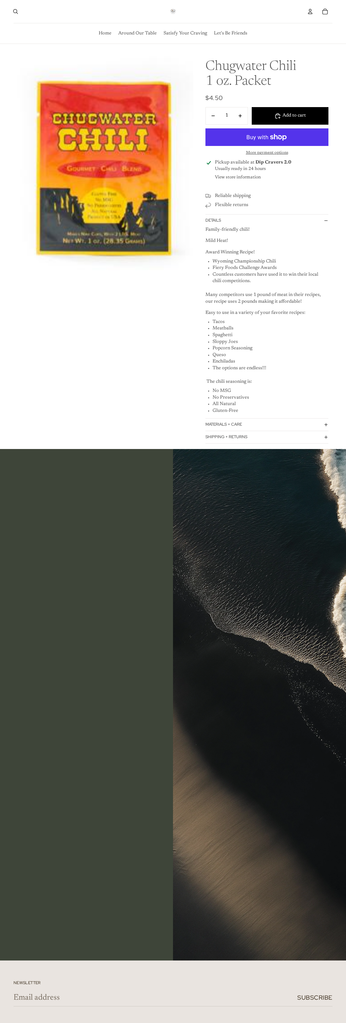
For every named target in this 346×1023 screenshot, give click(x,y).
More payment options (267, 153)
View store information (238, 177)
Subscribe (314, 997)
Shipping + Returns (226, 437)
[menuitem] (105, 33)
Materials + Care (223, 424)
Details (213, 220)
